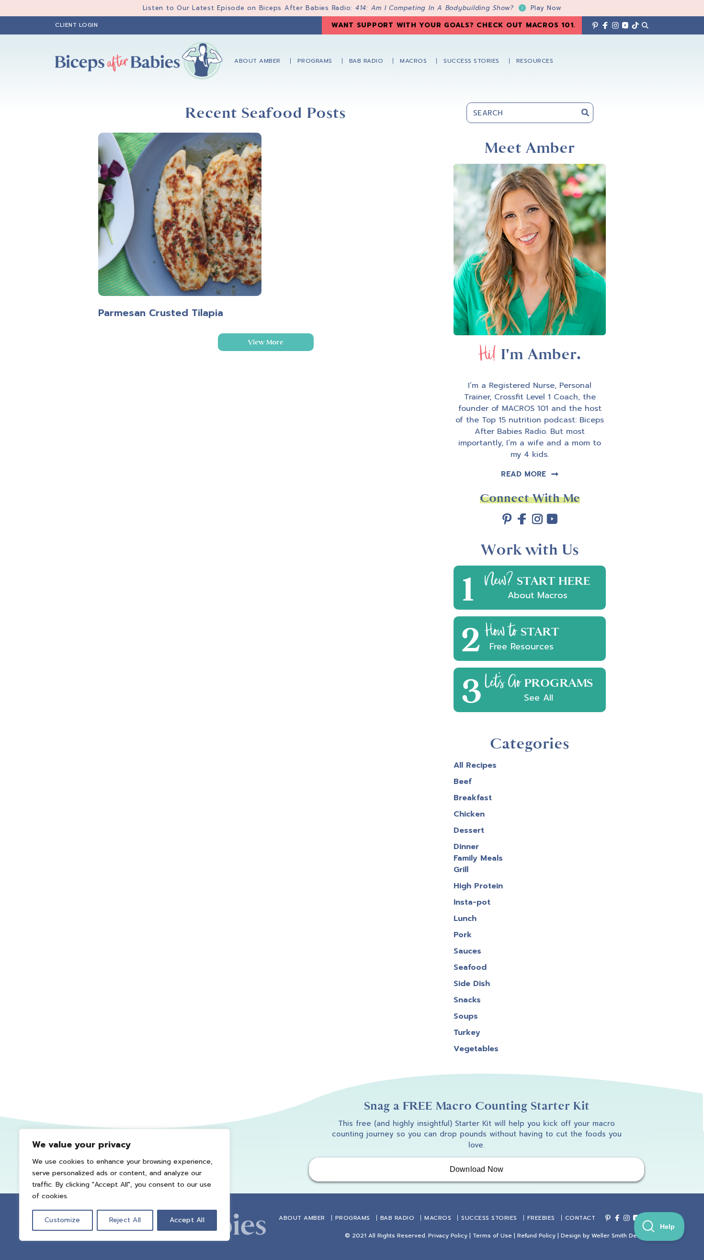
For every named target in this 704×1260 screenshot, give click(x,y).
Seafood (470, 967)
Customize (62, 1220)
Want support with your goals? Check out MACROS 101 (452, 25)
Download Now (477, 1169)
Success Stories (489, 1218)
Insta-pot (472, 902)
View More (266, 342)
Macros (437, 1218)
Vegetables (476, 1049)
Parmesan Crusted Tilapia (160, 313)
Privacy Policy (447, 1235)
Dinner (466, 846)
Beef (463, 781)
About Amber (302, 1218)
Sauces (467, 951)
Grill (461, 869)
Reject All (125, 1220)
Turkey (467, 1032)
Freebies (541, 1218)
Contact (580, 1218)
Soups (466, 1016)
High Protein (478, 886)
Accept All (187, 1220)
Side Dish (472, 983)
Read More (523, 474)
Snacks (467, 1000)
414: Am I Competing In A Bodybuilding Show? (458, 7)
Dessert (469, 830)
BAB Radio (397, 1218)
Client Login (76, 25)
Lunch (465, 918)
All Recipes (475, 765)
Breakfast (473, 798)
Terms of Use (492, 1235)
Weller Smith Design (620, 1235)
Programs (352, 1218)
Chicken (469, 814)
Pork (463, 935)
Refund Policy (536, 1235)
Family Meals (478, 858)
